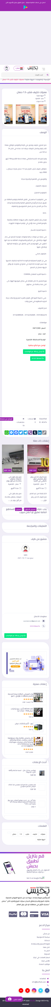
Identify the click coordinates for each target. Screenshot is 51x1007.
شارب (27, 834)
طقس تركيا (45, 960)
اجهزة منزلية (29, 79)
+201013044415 (38, 358)
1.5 (21, 834)
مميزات (43, 834)
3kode (32, 1000)
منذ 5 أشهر (40, 488)
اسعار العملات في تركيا (41, 957)
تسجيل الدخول (30, 509)
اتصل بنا (47, 950)
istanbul (43, 978)
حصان (14, 834)
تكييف (35, 834)
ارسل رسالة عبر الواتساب (33, 351)
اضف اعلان (17, 999)
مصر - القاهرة (39, 98)
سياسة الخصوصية (43, 937)
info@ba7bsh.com (39, 981)
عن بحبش (46, 933)
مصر (18, 68)
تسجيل (18, 509)
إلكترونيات (39, 79)
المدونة (47, 954)
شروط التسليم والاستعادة (40, 943)
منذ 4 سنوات (40, 101)
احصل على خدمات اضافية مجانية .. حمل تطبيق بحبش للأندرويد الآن (26, 2)
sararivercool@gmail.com (31, 621)
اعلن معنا (46, 947)
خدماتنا (47, 940)
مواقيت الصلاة (44, 964)
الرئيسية (47, 79)
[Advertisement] (25, 37)
